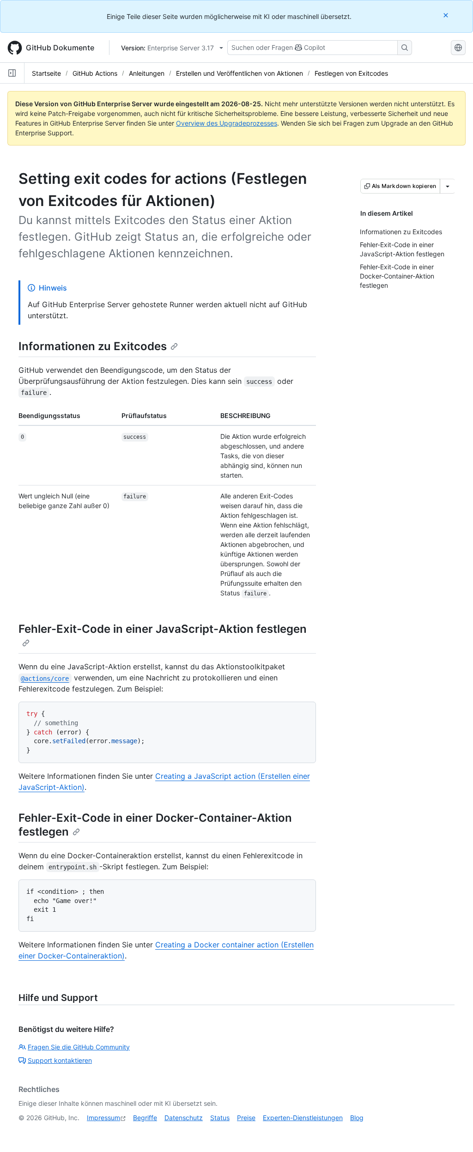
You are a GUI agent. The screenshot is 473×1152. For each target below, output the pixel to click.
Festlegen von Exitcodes (351, 73)
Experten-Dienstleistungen (303, 1118)
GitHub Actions (95, 73)
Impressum (103, 1118)
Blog (357, 1118)
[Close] (446, 15)
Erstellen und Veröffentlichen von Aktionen (239, 73)
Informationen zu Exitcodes (92, 346)
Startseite (46, 73)
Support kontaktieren (60, 1060)
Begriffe (145, 1118)
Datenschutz (183, 1118)
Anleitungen (146, 73)
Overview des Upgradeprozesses (226, 123)
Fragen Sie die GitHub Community (79, 1047)
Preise (246, 1118)
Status (220, 1118)
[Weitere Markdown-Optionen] (447, 186)
